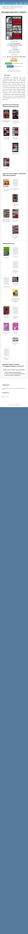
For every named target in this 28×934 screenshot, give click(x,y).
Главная (3, 6)
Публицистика (14, 41)
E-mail (7, 396)
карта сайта (16, 388)
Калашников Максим (15, 43)
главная (3, 388)
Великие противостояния (16, 6)
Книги (8, 6)
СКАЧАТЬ (10, 66)
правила (20, 388)
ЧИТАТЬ (8, 63)
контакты (11, 388)
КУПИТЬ (14, 60)
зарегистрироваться (15, 375)
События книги (14, 54)
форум (7, 388)
